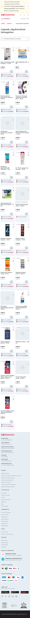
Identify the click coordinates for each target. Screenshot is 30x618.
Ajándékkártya (4, 517)
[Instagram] (9, 596)
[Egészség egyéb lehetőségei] (12, 23)
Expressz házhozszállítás (17, 6)
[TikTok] (2, 596)
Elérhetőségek (4, 540)
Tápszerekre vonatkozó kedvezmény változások (11, 475)
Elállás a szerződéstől (6, 482)
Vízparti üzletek (4, 521)
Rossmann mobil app (5, 512)
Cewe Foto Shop (4, 514)
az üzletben (10, 76)
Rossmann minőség (5, 495)
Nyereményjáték (4, 506)
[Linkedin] (16, 596)
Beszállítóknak (4, 544)
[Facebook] (6, 596)
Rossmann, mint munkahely (7, 534)
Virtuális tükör (4, 523)
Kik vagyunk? (4, 493)
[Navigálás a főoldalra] (7, 15)
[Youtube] (13, 596)
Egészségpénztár (5, 519)
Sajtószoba (3, 501)
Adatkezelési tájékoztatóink (7, 480)
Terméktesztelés (4, 525)
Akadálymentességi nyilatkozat (8, 486)
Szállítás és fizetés (5, 473)
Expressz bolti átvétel (9, 8)
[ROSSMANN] (7, 435)
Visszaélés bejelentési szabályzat (8, 484)
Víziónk (2, 497)
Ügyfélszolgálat (4, 542)
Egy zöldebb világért (5, 499)
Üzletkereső (3, 547)
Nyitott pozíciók (4, 532)
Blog (2, 504)
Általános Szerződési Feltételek (8, 478)
